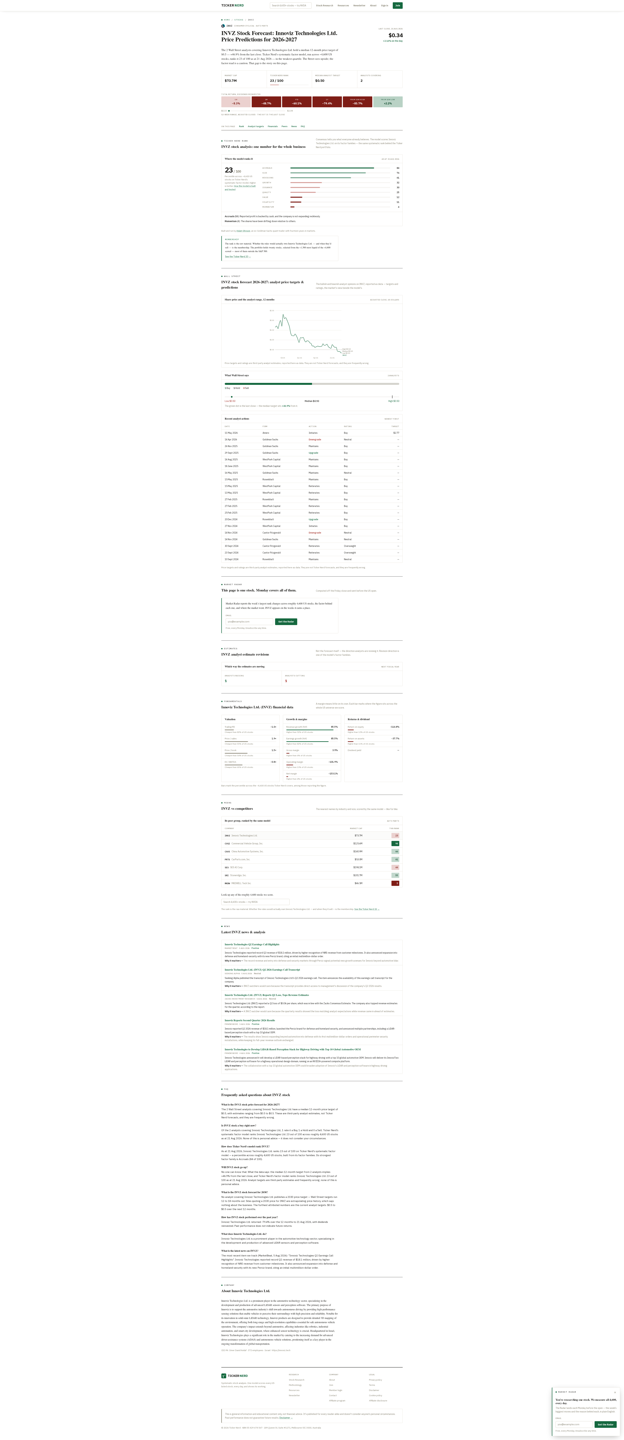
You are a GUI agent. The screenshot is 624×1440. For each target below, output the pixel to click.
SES (227, 867)
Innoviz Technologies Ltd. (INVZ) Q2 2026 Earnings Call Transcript (262, 969)
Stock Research (324, 5)
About (373, 5)
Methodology (295, 1385)
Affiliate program (337, 1400)
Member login (335, 1390)
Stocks (238, 20)
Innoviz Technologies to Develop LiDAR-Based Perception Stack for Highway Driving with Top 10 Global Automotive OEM (293, 1049)
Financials (273, 126)
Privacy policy (375, 1379)
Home (227, 20)
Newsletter (359, 5)
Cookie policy (375, 1395)
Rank (241, 126)
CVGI (227, 843)
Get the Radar (286, 621)
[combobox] (291, 5)
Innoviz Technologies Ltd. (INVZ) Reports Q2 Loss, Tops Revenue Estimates (267, 995)
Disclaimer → (286, 1417)
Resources (343, 5)
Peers (284, 126)
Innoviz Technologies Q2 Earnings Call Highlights (252, 944)
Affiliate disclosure (378, 1400)
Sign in (384, 5)
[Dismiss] (615, 1392)
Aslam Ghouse (243, 231)
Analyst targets (256, 126)
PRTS (227, 859)
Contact (333, 1395)
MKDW (227, 883)
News (294, 126)
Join (397, 5)
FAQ (303, 126)
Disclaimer (374, 1390)
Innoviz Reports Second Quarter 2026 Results (250, 1020)
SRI (227, 875)
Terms (372, 1385)
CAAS (227, 851)
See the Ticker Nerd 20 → (238, 256)
